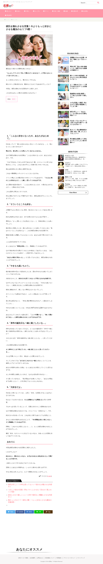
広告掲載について (50, 558)
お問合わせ (40, 558)
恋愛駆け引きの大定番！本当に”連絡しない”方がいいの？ (78, 59)
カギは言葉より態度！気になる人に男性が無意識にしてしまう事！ (78, 104)
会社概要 (32, 558)
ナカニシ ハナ (69, 155)
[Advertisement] (29, 118)
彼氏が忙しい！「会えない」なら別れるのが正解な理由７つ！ (78, 113)
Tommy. (67, 184)
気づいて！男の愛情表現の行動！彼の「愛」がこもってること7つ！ (78, 131)
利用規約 (59, 558)
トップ (7, 19)
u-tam (49, 476)
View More (73, 192)
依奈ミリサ (68, 177)
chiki (66, 170)
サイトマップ (81, 558)
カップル (15, 19)
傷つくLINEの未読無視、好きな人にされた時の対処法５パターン (78, 77)
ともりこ (68, 162)
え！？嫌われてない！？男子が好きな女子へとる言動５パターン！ (78, 86)
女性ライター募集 (23, 558)
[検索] (98, 2)
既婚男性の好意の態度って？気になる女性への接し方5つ (78, 95)
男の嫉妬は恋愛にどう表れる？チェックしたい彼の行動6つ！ (78, 140)
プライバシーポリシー (69, 558)
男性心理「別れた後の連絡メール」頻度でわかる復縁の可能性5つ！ (78, 68)
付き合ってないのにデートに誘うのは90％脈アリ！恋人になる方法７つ (78, 122)
